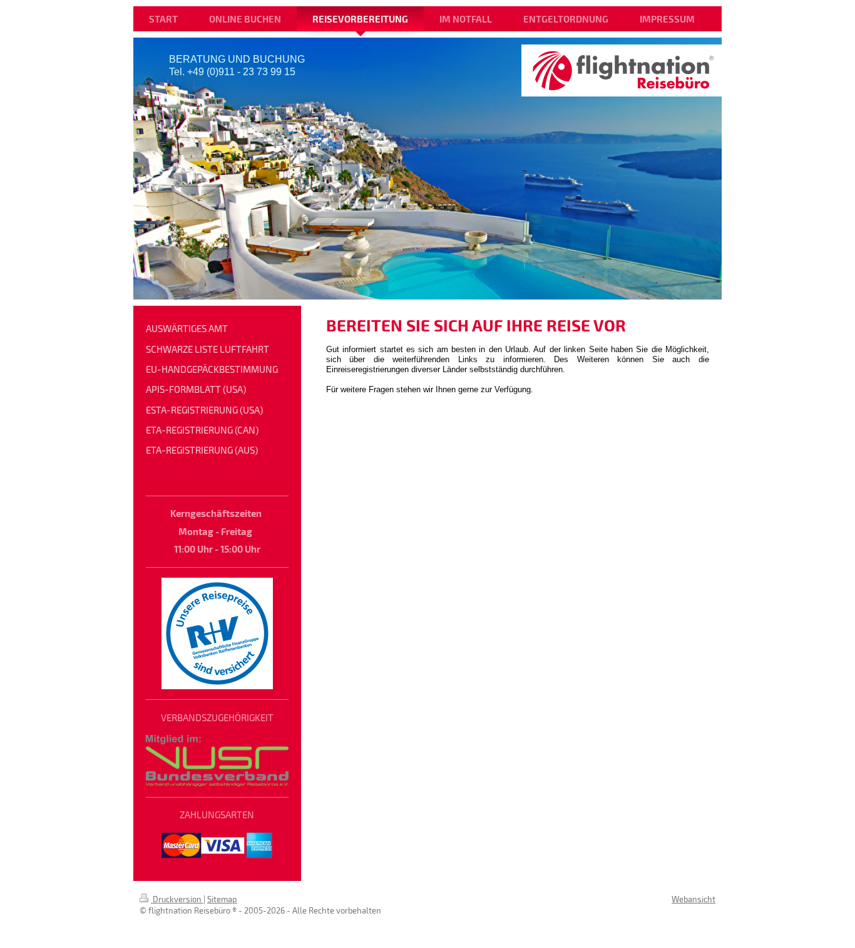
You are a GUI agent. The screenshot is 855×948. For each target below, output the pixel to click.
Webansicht (693, 899)
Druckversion (177, 899)
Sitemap (222, 899)
